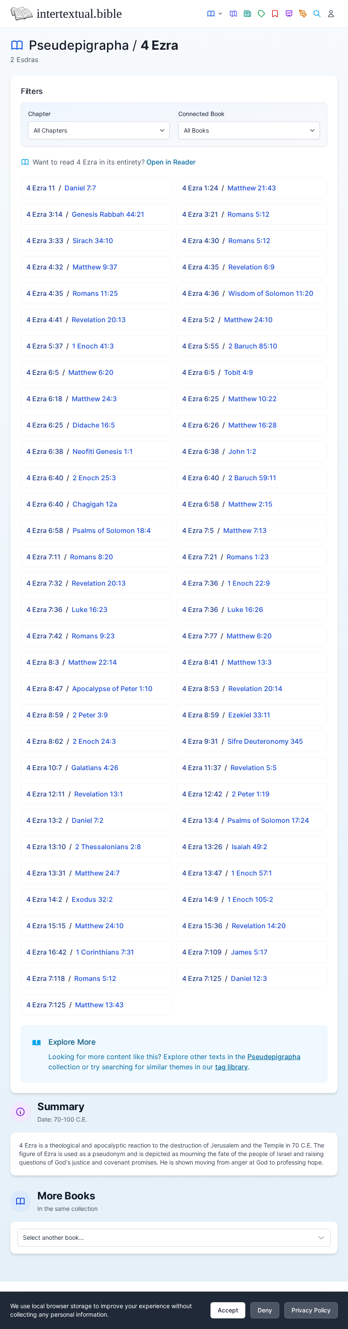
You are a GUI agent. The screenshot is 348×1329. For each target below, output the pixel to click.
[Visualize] (289, 14)
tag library (231, 1067)
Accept (228, 1310)
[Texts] (215, 14)
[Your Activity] (331, 14)
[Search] (317, 14)
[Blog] (303, 14)
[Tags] (261, 14)
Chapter (39, 113)
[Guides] (234, 14)
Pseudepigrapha (79, 45)
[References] (275, 14)
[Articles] (248, 14)
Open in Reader (171, 162)
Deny (265, 1310)
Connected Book (201, 113)
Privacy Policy (311, 1310)
